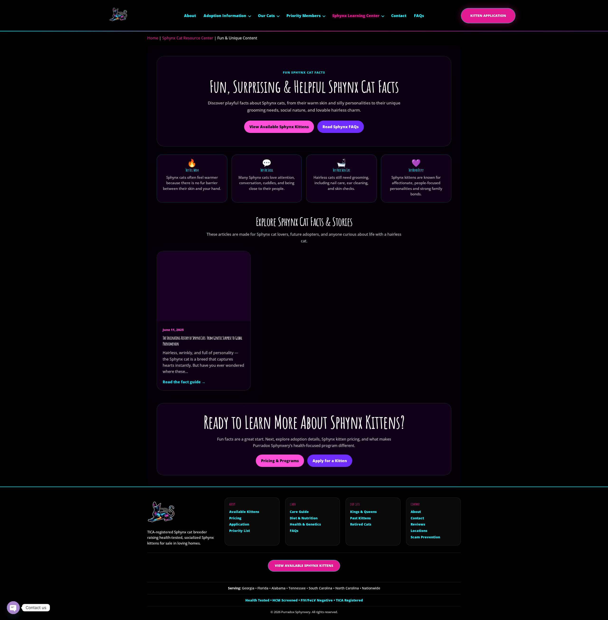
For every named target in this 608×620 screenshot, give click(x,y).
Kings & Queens (363, 512)
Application (239, 524)
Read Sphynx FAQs (341, 126)
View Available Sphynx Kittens (279, 126)
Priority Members (303, 15)
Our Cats (266, 15)
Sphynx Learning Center (356, 15)
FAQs (419, 15)
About (190, 15)
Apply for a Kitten (330, 460)
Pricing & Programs (280, 460)
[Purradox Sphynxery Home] (125, 15)
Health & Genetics (305, 524)
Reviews (418, 524)
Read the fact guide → (184, 382)
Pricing (235, 518)
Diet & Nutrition (304, 518)
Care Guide (299, 512)
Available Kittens (244, 512)
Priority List (239, 531)
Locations (419, 531)
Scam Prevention (425, 537)
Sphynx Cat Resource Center (187, 38)
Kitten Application (488, 15)
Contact (398, 15)
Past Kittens (360, 518)
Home (152, 38)
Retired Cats (360, 524)
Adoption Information (225, 15)
